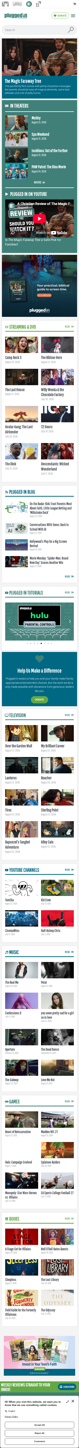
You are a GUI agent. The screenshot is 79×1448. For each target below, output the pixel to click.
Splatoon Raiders (50, 1162)
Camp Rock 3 (13, 357)
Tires (8, 809)
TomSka (9, 900)
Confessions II (13, 1013)
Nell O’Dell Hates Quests (54, 1249)
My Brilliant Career (52, 745)
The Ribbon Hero (51, 357)
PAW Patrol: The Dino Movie (49, 166)
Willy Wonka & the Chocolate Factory (52, 392)
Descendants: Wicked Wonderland (55, 466)
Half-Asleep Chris (50, 930)
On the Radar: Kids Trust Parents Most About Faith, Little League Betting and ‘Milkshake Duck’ (51, 508)
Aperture (10, 1049)
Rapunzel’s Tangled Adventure (17, 844)
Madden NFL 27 (49, 1132)
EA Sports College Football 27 (57, 1193)
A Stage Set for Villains (18, 1249)
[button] (73, 15)
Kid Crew (46, 900)
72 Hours (47, 426)
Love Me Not (48, 1080)
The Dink (10, 463)
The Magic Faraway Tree (23, 81)
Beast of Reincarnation (18, 1132)
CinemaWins (12, 930)
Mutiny (36, 117)
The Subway (12, 1080)
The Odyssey (48, 1310)
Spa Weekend (40, 134)
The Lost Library (50, 1279)
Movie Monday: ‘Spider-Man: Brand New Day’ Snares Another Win (49, 560)
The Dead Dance (50, 1049)
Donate (39, 699)
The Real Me (11, 982)
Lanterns (11, 777)
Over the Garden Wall (18, 745)
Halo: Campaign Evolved (18, 1162)
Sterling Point (49, 809)
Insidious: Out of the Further (50, 150)
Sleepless (10, 1279)
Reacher (46, 777)
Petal (44, 982)
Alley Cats (47, 841)
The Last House (15, 389)
